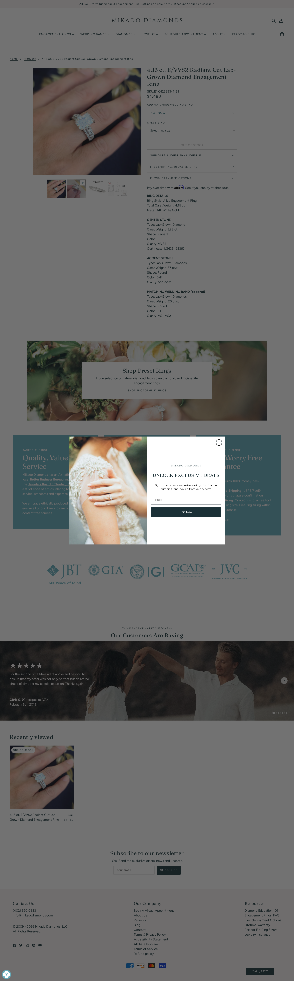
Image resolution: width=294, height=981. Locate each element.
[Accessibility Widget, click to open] (6, 974)
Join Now (186, 512)
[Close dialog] (219, 443)
